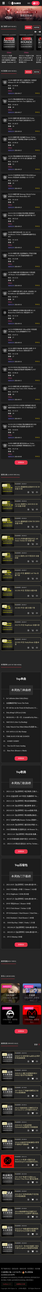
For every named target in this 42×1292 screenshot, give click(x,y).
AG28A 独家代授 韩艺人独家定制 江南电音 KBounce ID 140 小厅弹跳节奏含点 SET (22, 81)
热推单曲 (36, 27)
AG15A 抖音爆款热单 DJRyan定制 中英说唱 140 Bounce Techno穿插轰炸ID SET (22, 330)
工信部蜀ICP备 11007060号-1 (11, 1272)
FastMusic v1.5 (7, 1284)
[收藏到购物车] (33, 492)
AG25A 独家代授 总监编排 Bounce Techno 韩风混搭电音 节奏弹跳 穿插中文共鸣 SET (22, 138)
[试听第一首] (28, 492)
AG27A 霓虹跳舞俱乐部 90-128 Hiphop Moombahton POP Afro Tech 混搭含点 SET (22, 100)
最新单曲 (36, 72)
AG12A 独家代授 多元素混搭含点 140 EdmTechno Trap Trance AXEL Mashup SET (22, 387)
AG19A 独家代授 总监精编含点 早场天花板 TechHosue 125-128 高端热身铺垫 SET (22, 254)
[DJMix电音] (16, 3)
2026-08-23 (15, 169)
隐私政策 (15, 1269)
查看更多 (21, 462)
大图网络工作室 (20, 1284)
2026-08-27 (15, 93)
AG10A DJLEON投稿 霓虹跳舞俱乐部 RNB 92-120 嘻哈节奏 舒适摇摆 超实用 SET (22, 425)
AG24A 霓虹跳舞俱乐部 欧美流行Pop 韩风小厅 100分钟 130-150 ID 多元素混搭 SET (22, 157)
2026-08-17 (15, 266)
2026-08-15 (15, 380)
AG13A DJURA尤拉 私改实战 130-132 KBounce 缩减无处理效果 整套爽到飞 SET (22, 368)
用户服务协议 (6, 1269)
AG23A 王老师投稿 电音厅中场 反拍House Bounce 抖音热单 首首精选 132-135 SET (22, 176)
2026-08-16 (15, 285)
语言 (28, 3)
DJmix (10, 91)
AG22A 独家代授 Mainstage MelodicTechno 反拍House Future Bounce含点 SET (22, 195)
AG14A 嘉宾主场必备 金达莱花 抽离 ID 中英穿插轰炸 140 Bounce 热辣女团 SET (22, 349)
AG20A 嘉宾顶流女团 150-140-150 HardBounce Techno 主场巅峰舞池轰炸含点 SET (22, 234)
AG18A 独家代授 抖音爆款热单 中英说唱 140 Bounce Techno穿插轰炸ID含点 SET (21, 273)
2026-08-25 (15, 150)
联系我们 (30, 1269)
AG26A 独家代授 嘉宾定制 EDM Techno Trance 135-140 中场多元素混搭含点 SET (21, 119)
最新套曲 (28, 72)
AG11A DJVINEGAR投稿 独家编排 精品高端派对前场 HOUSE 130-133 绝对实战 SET (22, 406)
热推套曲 (28, 27)
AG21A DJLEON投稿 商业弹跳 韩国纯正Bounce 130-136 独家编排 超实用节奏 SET (22, 214)
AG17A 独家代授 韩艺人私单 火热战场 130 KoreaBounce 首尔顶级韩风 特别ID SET (22, 292)
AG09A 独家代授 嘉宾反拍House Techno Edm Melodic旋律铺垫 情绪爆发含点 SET (21, 444)
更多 (36, 1044)
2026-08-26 (15, 131)
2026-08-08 (15, 456)
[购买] (37, 492)
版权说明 (23, 1269)
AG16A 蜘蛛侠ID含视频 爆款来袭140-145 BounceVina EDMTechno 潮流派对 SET (21, 311)
